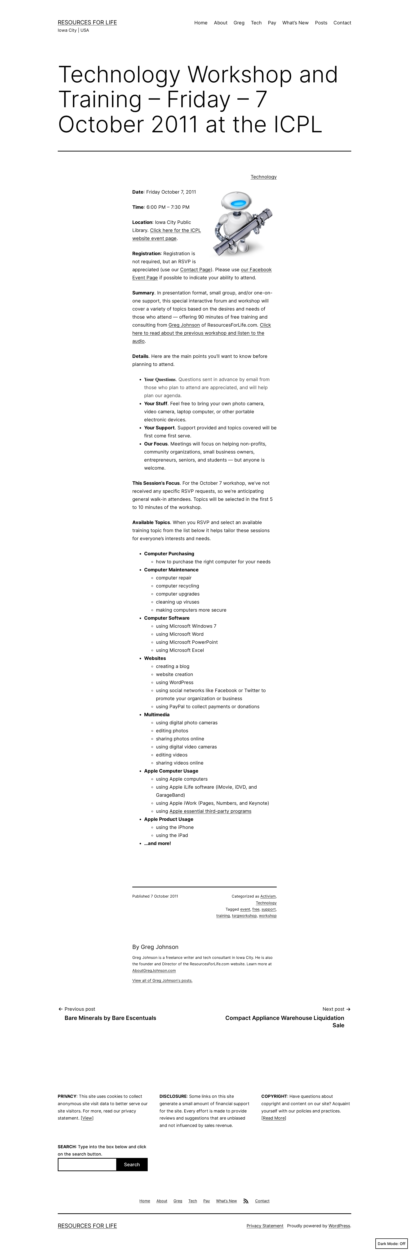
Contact (342, 23)
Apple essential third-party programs (210, 811)
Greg (239, 23)
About (220, 23)
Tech (256, 23)
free (255, 909)
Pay (272, 23)
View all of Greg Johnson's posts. (162, 980)
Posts (321, 23)
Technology (264, 177)
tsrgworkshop (244, 915)
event (245, 909)
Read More (274, 1118)
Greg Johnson (184, 325)
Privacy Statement (265, 1225)
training (223, 915)
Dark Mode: (388, 1243)
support (269, 909)
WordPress (339, 1225)
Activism (268, 896)
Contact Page (195, 269)
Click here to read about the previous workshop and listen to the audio (201, 333)
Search (132, 1164)
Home (201, 23)
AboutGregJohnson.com (154, 970)
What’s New (295, 23)
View (87, 1118)
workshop (268, 915)
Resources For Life (87, 22)
